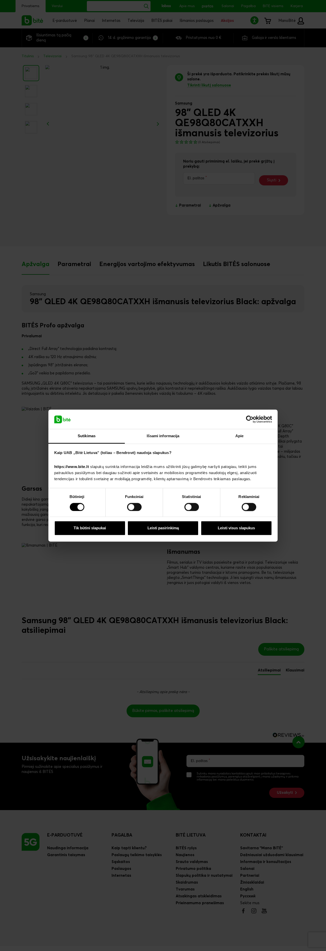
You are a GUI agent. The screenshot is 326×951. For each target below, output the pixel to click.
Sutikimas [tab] (87, 436)
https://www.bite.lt (71, 467)
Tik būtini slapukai (90, 528)
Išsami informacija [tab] (163, 436)
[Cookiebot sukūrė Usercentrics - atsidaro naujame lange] (249, 419)
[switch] (134, 507)
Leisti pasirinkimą (163, 528)
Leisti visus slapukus (236, 528)
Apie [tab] (239, 436)
